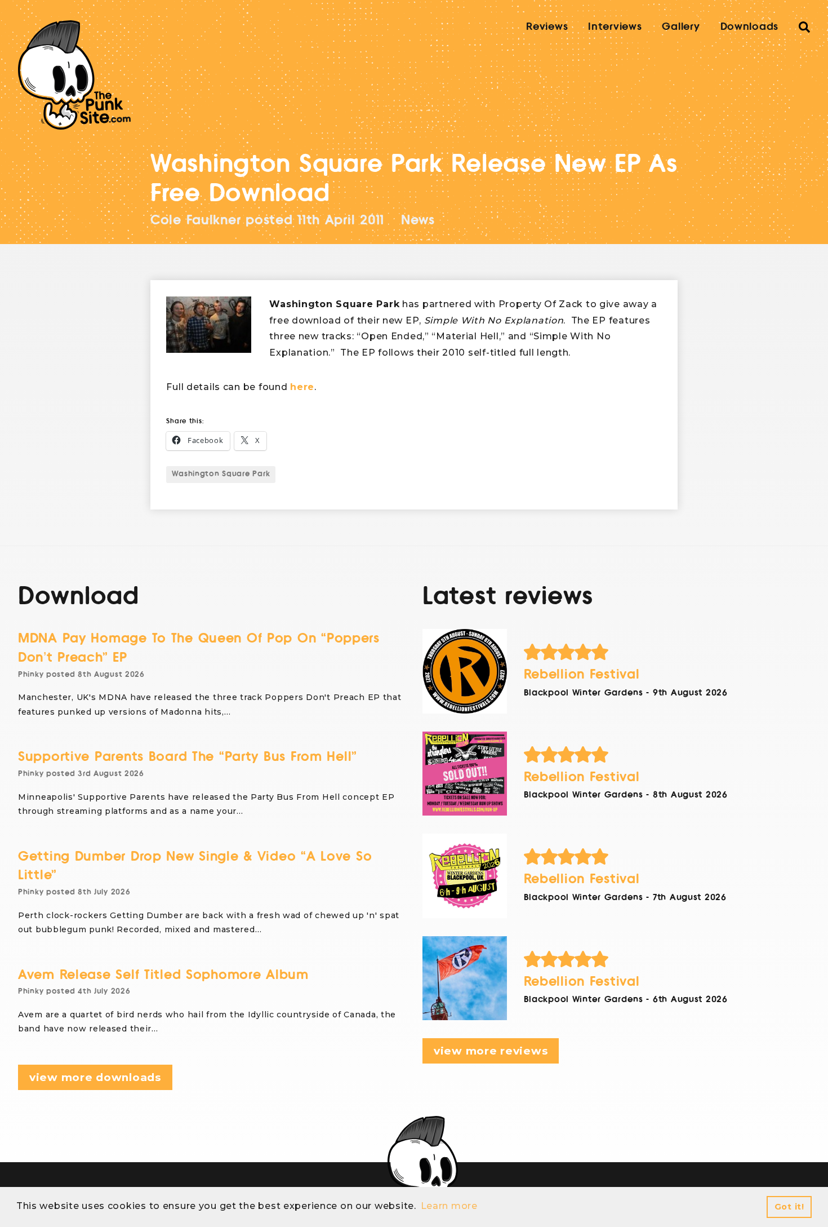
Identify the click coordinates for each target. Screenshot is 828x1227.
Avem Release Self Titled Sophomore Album (163, 974)
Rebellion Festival (582, 674)
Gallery (681, 26)
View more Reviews (490, 1050)
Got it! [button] (789, 1207)
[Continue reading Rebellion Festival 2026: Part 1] (464, 978)
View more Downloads (95, 1077)
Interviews (615, 26)
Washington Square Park (221, 474)
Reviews (547, 26)
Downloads (749, 26)
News (418, 220)
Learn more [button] (449, 1206)
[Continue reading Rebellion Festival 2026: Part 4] (464, 671)
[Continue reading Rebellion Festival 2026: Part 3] (464, 774)
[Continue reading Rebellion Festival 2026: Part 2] (464, 876)
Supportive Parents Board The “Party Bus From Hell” (187, 756)
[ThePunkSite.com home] (74, 75)
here (302, 387)
